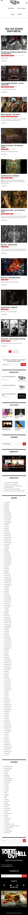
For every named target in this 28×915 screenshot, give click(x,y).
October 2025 (7, 519)
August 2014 (7, 753)
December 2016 (7, 704)
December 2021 (7, 599)
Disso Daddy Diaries (8, 778)
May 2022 (6, 591)
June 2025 (6, 526)
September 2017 (8, 688)
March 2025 (7, 532)
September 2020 (8, 626)
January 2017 (7, 702)
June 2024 (6, 547)
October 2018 (7, 666)
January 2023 (7, 577)
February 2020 (7, 638)
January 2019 (7, 661)
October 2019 (7, 645)
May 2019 (6, 654)
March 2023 (7, 573)
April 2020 (6, 634)
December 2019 (7, 641)
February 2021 (7, 617)
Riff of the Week (7, 813)
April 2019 (6, 655)
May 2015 (6, 737)
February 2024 (7, 554)
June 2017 (6, 694)
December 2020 (7, 620)
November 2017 (7, 685)
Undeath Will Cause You (13, 339)
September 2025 (8, 521)
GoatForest (16, 177)
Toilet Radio (7, 829)
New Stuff (7, 55)
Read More (4, 60)
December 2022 (7, 579)
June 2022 (6, 589)
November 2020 (7, 622)
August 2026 (7, 502)
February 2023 (7, 575)
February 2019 (7, 659)
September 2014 (8, 751)
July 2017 (6, 692)
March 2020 (7, 636)
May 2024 (6, 549)
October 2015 (7, 728)
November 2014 (7, 748)
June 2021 (6, 610)
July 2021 (6, 608)
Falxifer (20, 116)
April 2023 (6, 572)
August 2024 (7, 544)
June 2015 (6, 735)
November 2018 (7, 664)
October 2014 (7, 749)
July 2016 (6, 713)
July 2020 (6, 629)
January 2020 (7, 640)
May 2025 (6, 528)
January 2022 (7, 598)
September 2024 (8, 542)
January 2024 (7, 556)
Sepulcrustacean (13, 149)
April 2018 (6, 676)
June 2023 (6, 568)
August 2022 (7, 586)
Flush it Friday (7, 782)
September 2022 (8, 584)
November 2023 (7, 559)
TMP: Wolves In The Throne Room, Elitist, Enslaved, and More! (6, 429)
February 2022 (7, 596)
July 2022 (6, 587)
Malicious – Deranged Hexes (9, 244)
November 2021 (7, 601)
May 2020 (6, 633)
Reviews (15, 116)
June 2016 (6, 714)
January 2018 (7, 681)
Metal (3, 55)
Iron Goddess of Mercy (19, 55)
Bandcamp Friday (8, 768)
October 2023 (7, 561)
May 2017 (6, 695)
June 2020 (6, 631)
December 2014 (7, 746)
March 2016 (7, 720)
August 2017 (7, 690)
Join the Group (21, 8)
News (5, 797)
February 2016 (7, 721)
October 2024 (7, 540)
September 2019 (8, 647)
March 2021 (7, 615)
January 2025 (7, 535)
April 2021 (6, 613)
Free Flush (6, 784)
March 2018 (7, 678)
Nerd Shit (6, 794)
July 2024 (6, 545)
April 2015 (6, 739)
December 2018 (7, 662)
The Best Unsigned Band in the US (11, 825)
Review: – (10, 114)
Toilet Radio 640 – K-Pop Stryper (11, 482)
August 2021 (7, 606)
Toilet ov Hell (13, 913)
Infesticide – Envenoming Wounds (10, 277)
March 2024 (7, 552)
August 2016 (7, 711)
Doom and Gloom (8, 780)
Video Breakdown (8, 831)
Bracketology (7, 770)
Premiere (11, 55)
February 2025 (7, 533)
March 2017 (7, 699)
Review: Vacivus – (9, 307)
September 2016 (8, 709)
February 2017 (7, 701)
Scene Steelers (7, 818)
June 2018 (6, 673)
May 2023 (6, 570)
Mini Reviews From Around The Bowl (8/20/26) (14, 490)
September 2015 (8, 730)
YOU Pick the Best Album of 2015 (9, 376)
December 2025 (7, 516)
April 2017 (6, 697)
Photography (7, 804)
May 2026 (6, 507)
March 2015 (7, 741)
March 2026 (7, 511)
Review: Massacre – (10, 176)
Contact (19, 14)
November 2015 (7, 727)
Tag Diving (6, 822)
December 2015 (7, 725)
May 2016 (6, 716)
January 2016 (7, 723)
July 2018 (6, 671)
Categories (11, 8)
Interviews (6, 785)
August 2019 (7, 648)
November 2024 (7, 538)
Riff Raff (6, 815)
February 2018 (7, 680)
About (13, 14)
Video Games (7, 832)
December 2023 (7, 558)
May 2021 (6, 612)
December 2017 (7, 683)
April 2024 (6, 551)
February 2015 (7, 742)
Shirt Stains (6, 820)
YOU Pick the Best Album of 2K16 (9, 385)
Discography (7, 777)
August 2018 (7, 669)
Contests (6, 771)
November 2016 (7, 706)
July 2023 (6, 566)
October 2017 (7, 687)
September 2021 (8, 605)
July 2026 (6, 504)
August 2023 (7, 565)
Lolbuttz (6, 790)
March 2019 (7, 657)
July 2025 (6, 525)
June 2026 (6, 505)
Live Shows (6, 789)
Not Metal (6, 799)
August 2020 (7, 627)
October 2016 (7, 708)
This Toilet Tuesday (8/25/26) (10, 484)
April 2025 (6, 530)
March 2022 (7, 594)
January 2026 (7, 514)
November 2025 (7, 518)
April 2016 (6, 718)
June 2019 (6, 652)
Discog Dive (6, 775)
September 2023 (8, 563)
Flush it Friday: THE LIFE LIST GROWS (12, 489)
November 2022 (7, 580)
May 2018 (6, 674)
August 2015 (7, 732)
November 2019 (7, 643)
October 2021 (7, 603)
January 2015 (7, 744)
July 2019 (6, 650)
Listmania (6, 787)
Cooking (6, 773)
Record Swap (7, 808)
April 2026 (6, 509)
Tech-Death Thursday (9, 824)
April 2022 (6, 593)
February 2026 (7, 512)
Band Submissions (8, 766)
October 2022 (7, 582)
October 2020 (7, 624)
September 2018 (8, 667)
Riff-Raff (6, 817)
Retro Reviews (7, 810)
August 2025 (7, 523)
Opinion (11, 116)
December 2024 (7, 537)
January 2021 (7, 619)
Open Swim (11, 465)
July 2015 (6, 734)
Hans (16, 86)
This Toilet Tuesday (8, 827)
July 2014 (6, 755)
